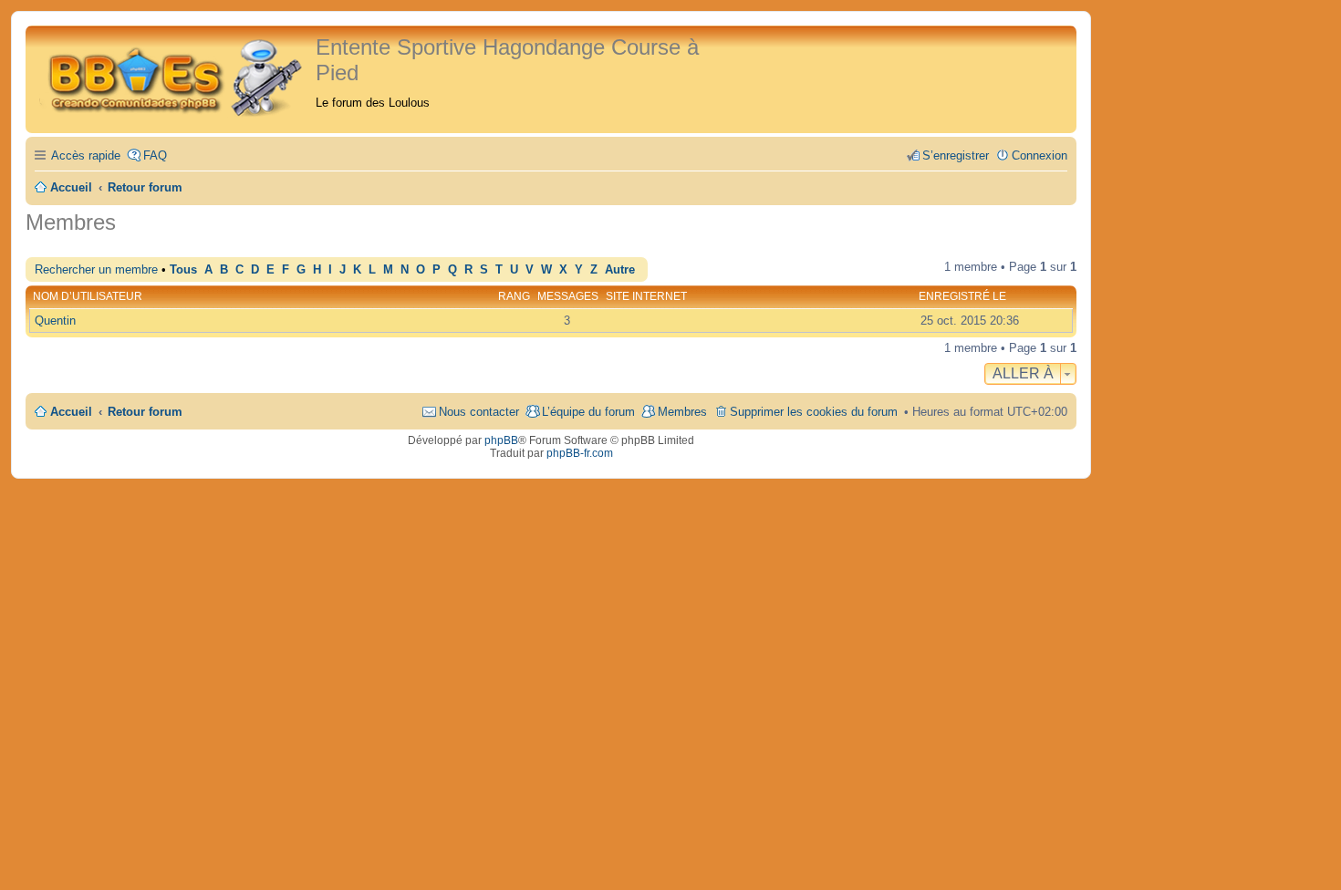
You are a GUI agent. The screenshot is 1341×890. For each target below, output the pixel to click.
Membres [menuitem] (682, 412)
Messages (567, 296)
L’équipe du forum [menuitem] (588, 412)
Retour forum (145, 412)
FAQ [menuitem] (155, 155)
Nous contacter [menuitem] (479, 412)
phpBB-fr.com (579, 453)
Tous (183, 270)
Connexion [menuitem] (1039, 155)
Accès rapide (85, 155)
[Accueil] (173, 75)
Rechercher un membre (96, 269)
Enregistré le (962, 296)
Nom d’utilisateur (87, 296)
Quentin (55, 320)
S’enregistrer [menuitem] (955, 155)
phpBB (501, 440)
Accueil (71, 412)
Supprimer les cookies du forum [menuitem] (814, 412)
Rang (514, 296)
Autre (620, 270)
